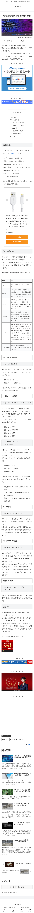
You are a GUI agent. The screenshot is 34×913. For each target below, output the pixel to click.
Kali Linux (5, 739)
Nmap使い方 (15, 120)
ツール (13, 739)
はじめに (14, 117)
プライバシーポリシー (8, 907)
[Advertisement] (17, 715)
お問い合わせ (25, 907)
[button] (30, 453)
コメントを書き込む (17, 887)
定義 (12, 153)
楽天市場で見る (17, 241)
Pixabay (22, 34)
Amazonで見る (17, 237)
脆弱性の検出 (17, 133)
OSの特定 (16, 128)
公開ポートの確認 (18, 125)
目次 (14, 112)
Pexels (14, 34)
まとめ (13, 136)
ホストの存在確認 (18, 122)
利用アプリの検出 (18, 131)
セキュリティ (6, 736)
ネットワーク (20, 739)
